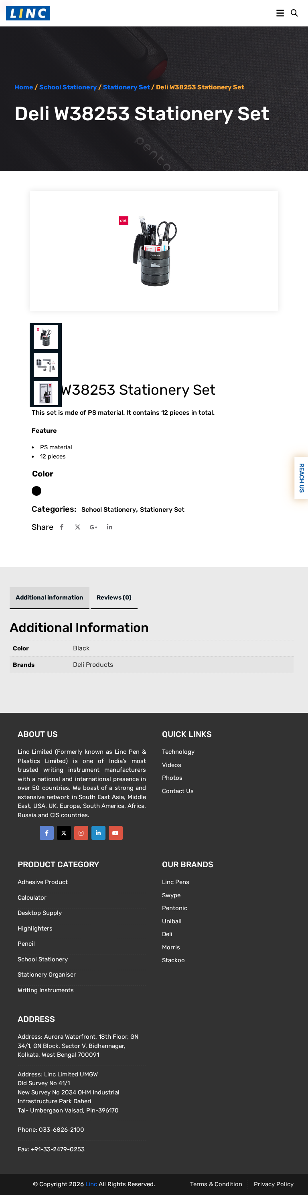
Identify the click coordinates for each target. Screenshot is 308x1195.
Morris (171, 947)
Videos (171, 765)
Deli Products (93, 664)
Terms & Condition (216, 1184)
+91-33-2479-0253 (58, 1149)
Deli (167, 934)
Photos (172, 777)
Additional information (49, 597)
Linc (91, 1184)
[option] (36, 491)
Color (42, 473)
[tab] (49, 598)
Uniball (172, 921)
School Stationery (68, 87)
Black (81, 648)
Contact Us (178, 791)
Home (23, 87)
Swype (171, 895)
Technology (178, 751)
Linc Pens (175, 882)
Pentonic (174, 908)
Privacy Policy (274, 1184)
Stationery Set (126, 87)
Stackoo (173, 960)
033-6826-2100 (61, 1129)
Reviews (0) (114, 597)
